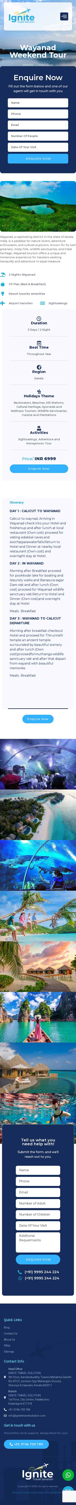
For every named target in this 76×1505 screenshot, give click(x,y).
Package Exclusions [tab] (26, 704)
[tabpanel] (38, 595)
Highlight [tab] (17, 687)
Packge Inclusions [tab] (25, 695)
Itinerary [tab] (17, 502)
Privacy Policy (43, 1492)
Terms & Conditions (23, 1492)
